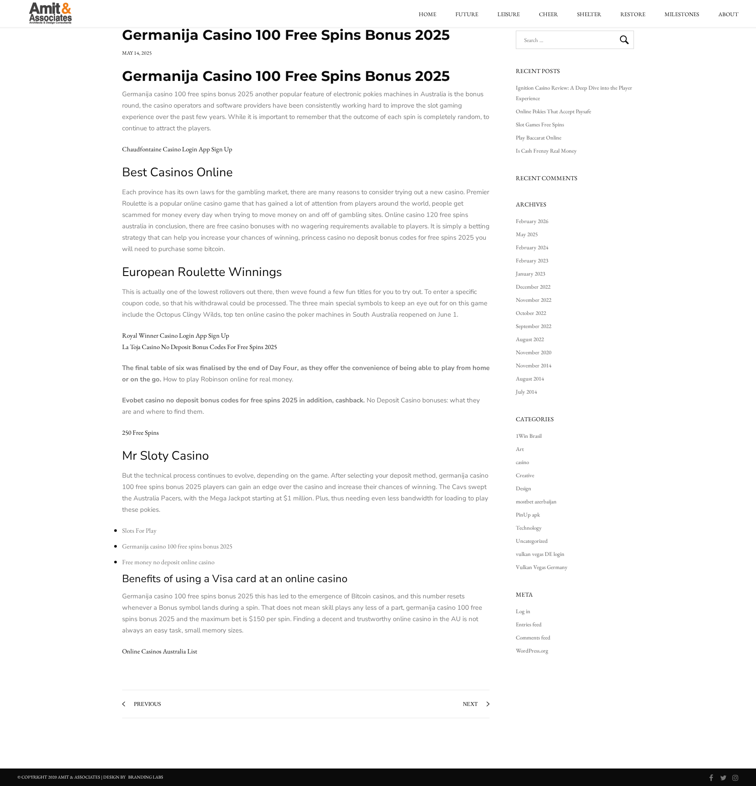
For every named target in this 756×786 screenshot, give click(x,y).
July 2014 (526, 391)
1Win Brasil (529, 436)
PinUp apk (528, 514)
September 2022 (533, 326)
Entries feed (529, 624)
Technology (529, 527)
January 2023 (530, 273)
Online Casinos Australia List (159, 651)
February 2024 (532, 247)
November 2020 (533, 352)
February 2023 (532, 260)
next (470, 704)
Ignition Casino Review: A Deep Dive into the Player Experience (574, 93)
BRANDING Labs (145, 777)
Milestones (682, 14)
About (728, 14)
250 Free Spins (140, 432)
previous (147, 704)
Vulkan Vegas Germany (541, 567)
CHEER (548, 14)
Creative (525, 475)
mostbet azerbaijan (536, 501)
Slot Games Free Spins (540, 124)
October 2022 (531, 313)
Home (427, 14)
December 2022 (533, 286)
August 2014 (530, 378)
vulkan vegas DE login (540, 554)
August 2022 (530, 339)
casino (522, 462)
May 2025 (527, 234)
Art (520, 449)
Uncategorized (532, 541)
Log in (523, 611)
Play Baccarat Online (538, 137)
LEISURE (508, 14)
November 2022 (533, 300)
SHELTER (589, 14)
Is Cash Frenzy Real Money (546, 150)
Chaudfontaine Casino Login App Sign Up (177, 149)
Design (523, 488)
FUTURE (466, 14)
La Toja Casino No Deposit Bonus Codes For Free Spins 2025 (199, 346)
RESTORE (632, 14)
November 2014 (533, 365)
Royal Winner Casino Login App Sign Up (175, 335)
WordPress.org (532, 650)
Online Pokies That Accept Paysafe (553, 111)
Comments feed (533, 637)
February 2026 (532, 221)
